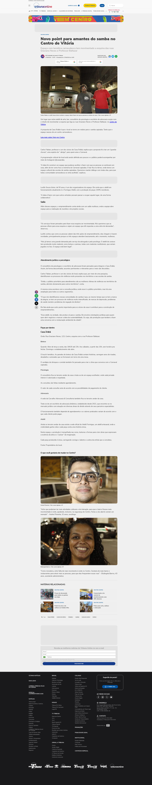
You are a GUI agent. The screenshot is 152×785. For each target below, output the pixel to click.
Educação (31, 707)
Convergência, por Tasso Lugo (83, 709)
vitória (94, 617)
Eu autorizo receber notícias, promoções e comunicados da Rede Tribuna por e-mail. (59, 659)
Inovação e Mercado (80, 682)
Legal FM (54, 709)
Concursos (31, 719)
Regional (31, 750)
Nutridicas (77, 700)
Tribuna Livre (78, 696)
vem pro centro (86, 617)
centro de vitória (61, 617)
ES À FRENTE (78, 690)
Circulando (54, 738)
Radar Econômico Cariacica (36, 703)
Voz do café (78, 680)
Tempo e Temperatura (34, 738)
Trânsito (31, 709)
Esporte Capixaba (33, 725)
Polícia (30, 711)
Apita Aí (54, 734)
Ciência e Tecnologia (57, 680)
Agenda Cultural (33, 742)
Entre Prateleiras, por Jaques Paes (82, 706)
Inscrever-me (79, 663)
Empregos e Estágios (34, 721)
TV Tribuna (42, 11)
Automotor (55, 732)
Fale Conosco (78, 744)
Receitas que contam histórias (60, 730)
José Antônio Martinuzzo (81, 713)
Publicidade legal (98, 11)
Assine (53, 745)
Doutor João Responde (81, 678)
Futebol (31, 727)
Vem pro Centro (45, 34)
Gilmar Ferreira (79, 692)
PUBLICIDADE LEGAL (81, 732)
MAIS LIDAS (32, 681)
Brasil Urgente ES (56, 722)
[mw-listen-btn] (36, 292)
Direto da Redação (80, 688)
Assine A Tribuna (90, 5)
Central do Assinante (57, 757)
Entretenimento (33, 740)
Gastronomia (32, 748)
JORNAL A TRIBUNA (58, 742)
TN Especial (55, 726)
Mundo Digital (78, 698)
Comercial (77, 742)
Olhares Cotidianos (80, 715)
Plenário (77, 702)
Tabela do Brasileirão (34, 734)
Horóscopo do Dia (56, 684)
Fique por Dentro (56, 716)
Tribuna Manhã (56, 724)
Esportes (31, 723)
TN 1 (53, 718)
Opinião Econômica (80, 721)
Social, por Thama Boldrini (82, 719)
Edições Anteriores (57, 755)
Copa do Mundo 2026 (34, 732)
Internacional (55, 688)
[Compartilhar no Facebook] (36, 299)
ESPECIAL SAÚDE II (52, 11)
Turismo (31, 736)
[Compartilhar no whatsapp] (36, 295)
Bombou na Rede (56, 682)
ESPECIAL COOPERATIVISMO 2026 (36, 693)
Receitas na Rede (33, 746)
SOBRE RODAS (56, 698)
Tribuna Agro (32, 701)
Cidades (70, 617)
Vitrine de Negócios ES (81, 686)
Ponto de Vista (56, 728)
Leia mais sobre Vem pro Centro (53, 137)
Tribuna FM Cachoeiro (57, 707)
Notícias (54, 678)
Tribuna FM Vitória (57, 705)
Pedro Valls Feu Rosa (80, 717)
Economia (31, 717)
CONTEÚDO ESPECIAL (81, 751)
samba (77, 617)
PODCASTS (77, 11)
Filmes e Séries (56, 692)
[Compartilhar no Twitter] (36, 303)
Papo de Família (79, 694)
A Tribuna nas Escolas (57, 753)
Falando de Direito (79, 711)
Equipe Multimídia (79, 740)
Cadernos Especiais (57, 749)
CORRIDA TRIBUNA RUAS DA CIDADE (36, 686)
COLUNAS (78, 675)
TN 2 (53, 720)
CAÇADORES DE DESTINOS (66, 11)
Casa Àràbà (51, 617)
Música (54, 694)
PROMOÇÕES (79, 727)
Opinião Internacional (80, 723)
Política (30, 715)
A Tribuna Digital (86, 11)
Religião (31, 713)
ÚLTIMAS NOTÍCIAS (34, 675)
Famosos (31, 744)
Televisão (54, 696)
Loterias (54, 686)
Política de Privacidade (81, 746)
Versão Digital (55, 747)
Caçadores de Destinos (58, 736)
